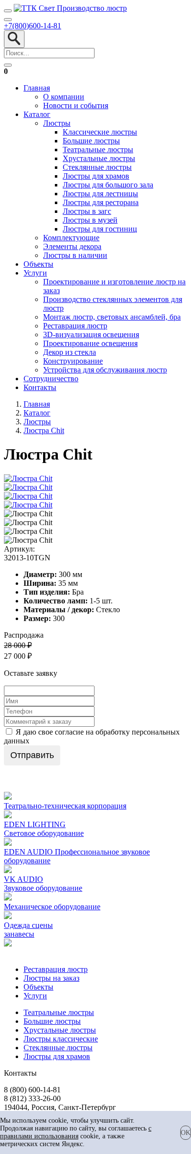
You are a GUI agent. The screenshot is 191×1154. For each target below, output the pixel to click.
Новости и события (75, 105)
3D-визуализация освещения (91, 334)
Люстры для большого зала (108, 185)
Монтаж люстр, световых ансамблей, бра (112, 317)
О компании (63, 96)
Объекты (38, 264)
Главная (37, 88)
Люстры (57, 123)
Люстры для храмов (96, 176)
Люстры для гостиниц (100, 229)
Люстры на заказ (51, 978)
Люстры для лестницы (100, 193)
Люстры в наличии (75, 255)
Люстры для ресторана (101, 202)
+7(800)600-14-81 (32, 26)
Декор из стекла (69, 352)
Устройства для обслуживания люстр (105, 370)
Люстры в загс (87, 211)
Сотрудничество (51, 378)
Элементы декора (72, 246)
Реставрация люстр (75, 326)
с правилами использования (75, 1132)
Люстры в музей (90, 220)
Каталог (37, 114)
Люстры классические (61, 1039)
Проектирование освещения (90, 343)
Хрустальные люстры (99, 158)
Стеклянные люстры (97, 167)
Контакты (40, 387)
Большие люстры (91, 141)
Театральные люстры (98, 149)
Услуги (35, 273)
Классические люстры (100, 132)
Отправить (32, 755)
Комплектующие (71, 237)
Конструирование (73, 361)
